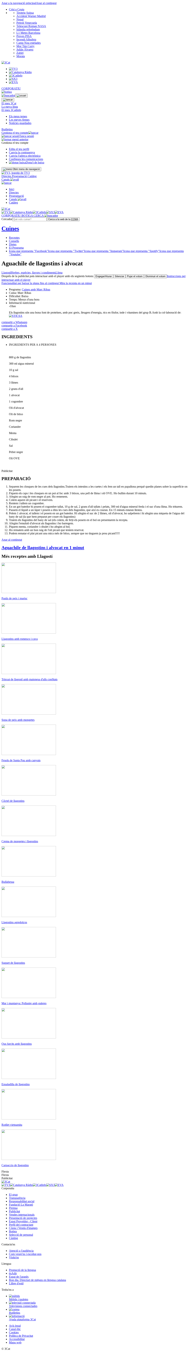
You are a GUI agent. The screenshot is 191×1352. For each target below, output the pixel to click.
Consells (14, 241)
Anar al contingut (46, 3)
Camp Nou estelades (28, 42)
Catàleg (32, 176)
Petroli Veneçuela (26, 22)
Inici (11, 189)
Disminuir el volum (155, 276)
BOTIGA (27, 215)
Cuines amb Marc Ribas (36, 289)
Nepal (20, 19)
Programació (20, 176)
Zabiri (20, 52)
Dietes (12, 244)
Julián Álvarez (24, 49)
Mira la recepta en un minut (46, 283)
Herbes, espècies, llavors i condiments (33, 272)
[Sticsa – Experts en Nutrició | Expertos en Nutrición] (15, 315)
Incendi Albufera (26, 39)
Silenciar (119, 276)
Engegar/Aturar (104, 276)
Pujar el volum (135, 276)
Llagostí (6, 272)
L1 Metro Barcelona (28, 32)
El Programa (16, 247)
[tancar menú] (6, 182)
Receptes (14, 237)
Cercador (6, 219)
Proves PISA (24, 36)
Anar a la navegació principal (18, 3)
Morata (20, 56)
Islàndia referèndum (28, 29)
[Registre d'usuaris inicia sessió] (21, 96)
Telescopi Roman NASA (31, 26)
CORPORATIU (11, 88)
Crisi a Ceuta (16, 9)
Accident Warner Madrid (31, 16)
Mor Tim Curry (25, 46)
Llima (59, 272)
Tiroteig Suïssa (25, 12)
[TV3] (15, 172)
